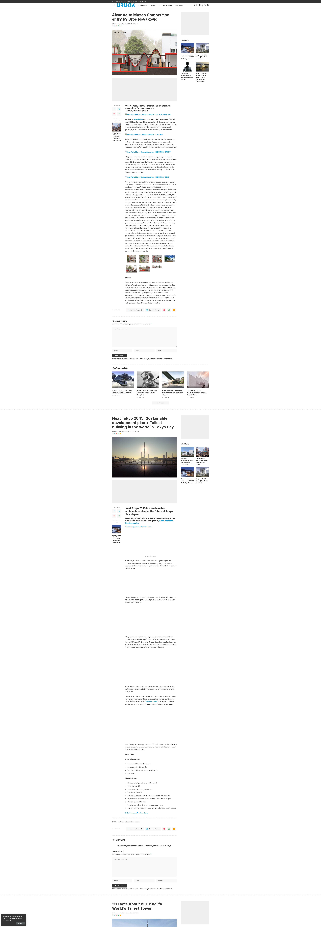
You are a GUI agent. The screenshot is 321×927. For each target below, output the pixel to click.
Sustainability (129, 717)
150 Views (114, 23)
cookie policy (7, 920)
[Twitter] (195, 5)
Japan (121, 717)
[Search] (208, 5)
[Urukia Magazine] (126, 5)
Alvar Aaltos (138, 119)
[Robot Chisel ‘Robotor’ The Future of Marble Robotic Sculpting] (148, 379)
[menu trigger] (114, 5)
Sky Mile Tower (151, 628)
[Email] (120, 26)
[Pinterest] (197, 5)
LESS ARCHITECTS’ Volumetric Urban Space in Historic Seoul (196, 393)
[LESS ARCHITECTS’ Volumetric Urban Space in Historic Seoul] (198, 379)
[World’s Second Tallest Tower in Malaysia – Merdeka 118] (116, 915)
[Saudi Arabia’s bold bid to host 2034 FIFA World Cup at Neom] (187, 48)
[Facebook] (193, 5)
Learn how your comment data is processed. (155, 359)
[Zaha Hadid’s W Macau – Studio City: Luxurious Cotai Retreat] (116, 127)
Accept (20, 923)
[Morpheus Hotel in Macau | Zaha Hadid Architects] (202, 48)
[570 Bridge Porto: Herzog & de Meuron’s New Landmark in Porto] (173, 379)
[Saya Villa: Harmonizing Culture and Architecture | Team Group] (187, 452)
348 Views (114, 431)
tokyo (137, 717)
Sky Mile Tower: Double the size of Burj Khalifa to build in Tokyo (147, 742)
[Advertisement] (144, 89)
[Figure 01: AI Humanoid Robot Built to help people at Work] (187, 67)
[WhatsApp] (118, 26)
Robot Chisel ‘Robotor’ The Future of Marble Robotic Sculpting (147, 393)
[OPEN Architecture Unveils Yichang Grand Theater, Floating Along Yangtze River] (202, 67)
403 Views (114, 809)
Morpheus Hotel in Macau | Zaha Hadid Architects (202, 57)
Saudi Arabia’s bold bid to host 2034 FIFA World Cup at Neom (187, 57)
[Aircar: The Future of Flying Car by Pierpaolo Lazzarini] (123, 379)
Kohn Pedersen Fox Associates (136, 709)
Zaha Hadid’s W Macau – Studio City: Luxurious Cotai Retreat (117, 136)
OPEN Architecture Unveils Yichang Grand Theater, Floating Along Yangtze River (201, 77)
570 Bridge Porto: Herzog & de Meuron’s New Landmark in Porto (172, 393)
